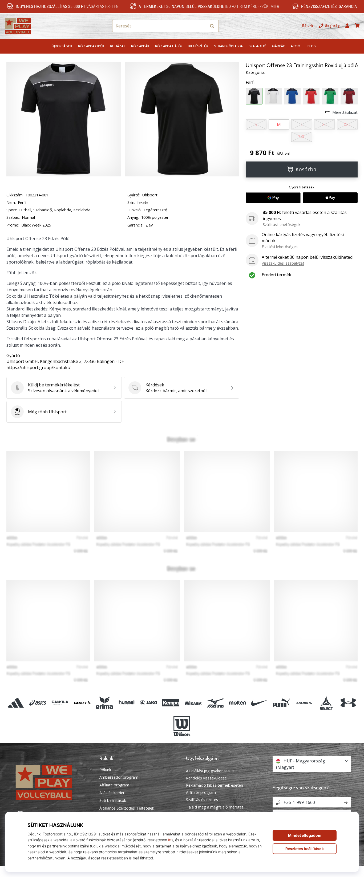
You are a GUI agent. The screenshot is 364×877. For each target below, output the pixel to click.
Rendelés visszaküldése (206, 778)
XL (324, 124)
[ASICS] (38, 703)
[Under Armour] (348, 703)
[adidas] (16, 703)
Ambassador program (118, 777)
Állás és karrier (111, 793)
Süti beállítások (112, 800)
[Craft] (82, 703)
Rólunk (307, 26)
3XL (301, 137)
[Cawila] (60, 703)
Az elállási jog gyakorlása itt (210, 770)
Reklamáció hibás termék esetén (214, 785)
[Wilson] (182, 726)
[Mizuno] (215, 703)
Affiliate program (114, 785)
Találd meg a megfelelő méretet (214, 807)
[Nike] (260, 703)
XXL (347, 124)
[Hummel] (126, 703)
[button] (202, 26)
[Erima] (104, 703)
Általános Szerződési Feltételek (126, 808)
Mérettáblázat (345, 112)
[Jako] (149, 703)
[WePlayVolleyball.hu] (52, 781)
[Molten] (237, 703)
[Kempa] (171, 703)
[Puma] (282, 703)
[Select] (326, 703)
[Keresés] (212, 26)
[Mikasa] (193, 703)
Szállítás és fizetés (202, 799)
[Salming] (304, 703)
